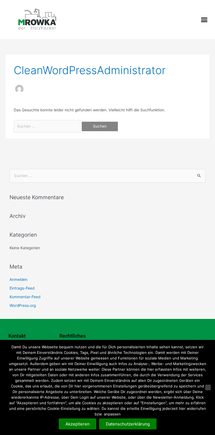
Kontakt (17, 336)
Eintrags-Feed (22, 288)
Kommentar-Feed (25, 297)
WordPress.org (23, 305)
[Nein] (208, 387)
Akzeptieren (78, 424)
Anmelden (18, 279)
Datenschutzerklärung (128, 424)
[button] (204, 19)
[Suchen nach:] (48, 126)
